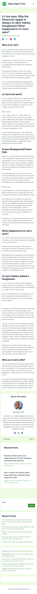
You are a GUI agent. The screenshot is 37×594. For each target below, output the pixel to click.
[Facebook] (3, 39)
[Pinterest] (11, 39)
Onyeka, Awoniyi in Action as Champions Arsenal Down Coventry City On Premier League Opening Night (17, 522)
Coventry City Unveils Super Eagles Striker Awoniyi (17, 542)
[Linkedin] (15, 39)
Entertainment (18, 480)
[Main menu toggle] (33, 4)
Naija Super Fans (16, 3)
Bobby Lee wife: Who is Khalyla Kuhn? (21, 551)
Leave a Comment (9, 463)
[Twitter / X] (18, 433)
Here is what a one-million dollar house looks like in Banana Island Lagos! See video (17, 475)
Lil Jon (4, 49)
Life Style (17, 463)
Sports (22, 463)
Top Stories (28, 463)
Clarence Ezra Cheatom (9, 559)
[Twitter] (7, 39)
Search (4, 502)
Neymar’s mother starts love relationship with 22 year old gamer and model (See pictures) (18, 458)
